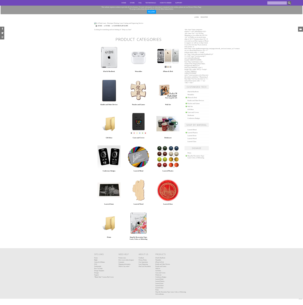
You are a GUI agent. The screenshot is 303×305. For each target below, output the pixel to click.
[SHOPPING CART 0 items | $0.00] (300, 29)
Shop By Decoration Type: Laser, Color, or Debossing (138, 238)
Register (204, 17)
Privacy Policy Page (194, 7)
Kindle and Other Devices (109, 104)
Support (178, 3)
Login (196, 17)
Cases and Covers (138, 138)
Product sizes (122, 258)
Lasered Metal (138, 171)
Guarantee (121, 262)
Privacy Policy (143, 260)
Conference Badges (109, 171)
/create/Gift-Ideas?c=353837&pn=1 (109, 124)
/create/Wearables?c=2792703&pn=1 (138, 57)
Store (132, 3)
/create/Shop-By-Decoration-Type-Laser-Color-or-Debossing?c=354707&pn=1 (138, 223)
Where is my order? (123, 266)
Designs (96, 273)
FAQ (139, 3)
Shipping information (124, 264)
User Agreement (143, 262)
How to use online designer (126, 260)
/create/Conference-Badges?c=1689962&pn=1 (109, 157)
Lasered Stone (109, 204)
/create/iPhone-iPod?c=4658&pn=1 (168, 57)
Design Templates (99, 270)
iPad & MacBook (109, 71)
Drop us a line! (126, 29)
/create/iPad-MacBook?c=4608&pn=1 (109, 57)
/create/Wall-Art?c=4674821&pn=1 (168, 90)
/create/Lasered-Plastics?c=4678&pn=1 (168, 157)
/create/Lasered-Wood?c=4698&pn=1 (138, 190)
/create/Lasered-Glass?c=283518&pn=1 (168, 190)
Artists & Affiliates (99, 262)
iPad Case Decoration (145, 266)
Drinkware (168, 138)
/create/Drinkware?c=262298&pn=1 (168, 124)
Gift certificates (159, 294)
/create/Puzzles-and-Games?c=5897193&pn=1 (138, 90)
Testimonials (150, 3)
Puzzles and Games (138, 104)
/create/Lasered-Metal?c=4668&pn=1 (138, 157)
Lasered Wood (138, 204)
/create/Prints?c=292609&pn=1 (109, 223)
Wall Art (168, 104)
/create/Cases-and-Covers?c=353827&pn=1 (138, 124)
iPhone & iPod (168, 71)
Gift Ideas (109, 138)
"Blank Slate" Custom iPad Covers (104, 277)
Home (123, 3)
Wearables (138, 71)
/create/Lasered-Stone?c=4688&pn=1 (109, 190)
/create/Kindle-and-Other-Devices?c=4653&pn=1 (109, 90)
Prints (109, 237)
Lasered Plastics (168, 171)
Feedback (141, 258)
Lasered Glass (168, 204)
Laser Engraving (143, 264)
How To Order (165, 3)
